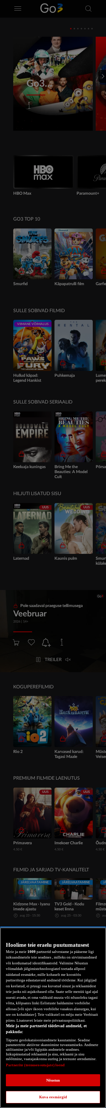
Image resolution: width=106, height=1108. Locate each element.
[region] (53, 1017)
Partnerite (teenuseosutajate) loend (35, 1065)
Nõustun (53, 1080)
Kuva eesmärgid (53, 1097)
